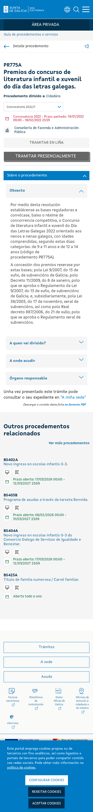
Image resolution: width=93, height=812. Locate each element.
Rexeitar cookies (46, 792)
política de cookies (21, 767)
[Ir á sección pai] (6, 46)
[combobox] (33, 106)
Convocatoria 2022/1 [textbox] (21, 107)
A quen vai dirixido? (28, 343)
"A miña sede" (73, 398)
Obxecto (17, 191)
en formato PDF (75, 404)
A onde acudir (22, 361)
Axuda (46, 677)
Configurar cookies (46, 780)
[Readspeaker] (86, 46)
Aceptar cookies (46, 803)
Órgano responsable (28, 378)
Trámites (47, 647)
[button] (76, 9)
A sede (46, 662)
